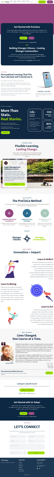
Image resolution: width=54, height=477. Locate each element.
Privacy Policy (21, 471)
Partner (27, 1)
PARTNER (29, 60)
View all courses (27, 390)
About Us (15, 2)
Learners (23, 413)
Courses (11, 1)
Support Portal (33, 42)
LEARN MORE (5, 132)
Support (23, 1)
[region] (27, 354)
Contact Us (21, 469)
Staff (31, 413)
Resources (19, 1)
